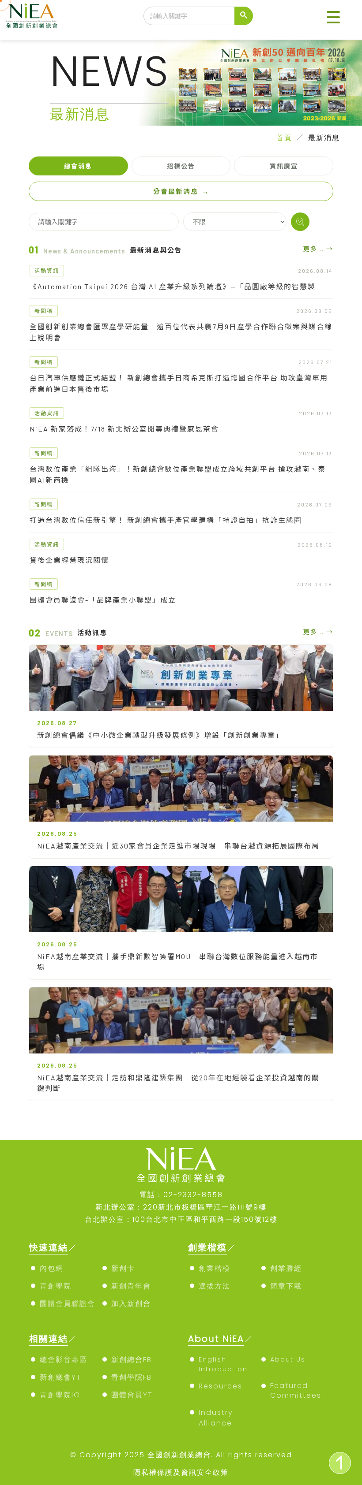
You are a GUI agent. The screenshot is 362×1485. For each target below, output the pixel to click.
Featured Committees (295, 1390)
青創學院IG (60, 1395)
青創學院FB (131, 1377)
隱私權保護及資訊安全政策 (181, 1472)
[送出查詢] (243, 16)
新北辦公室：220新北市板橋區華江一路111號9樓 (181, 1207)
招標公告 (181, 166)
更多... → (318, 249)
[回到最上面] (340, 1463)
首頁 (284, 138)
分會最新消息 (181, 191)
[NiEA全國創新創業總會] (31, 16)
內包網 (52, 1268)
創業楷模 (214, 1268)
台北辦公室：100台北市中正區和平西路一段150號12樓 (181, 1219)
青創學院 (56, 1286)
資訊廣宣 (284, 166)
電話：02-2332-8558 (181, 1195)
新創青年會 (131, 1286)
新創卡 (123, 1268)
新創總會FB (131, 1360)
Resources (220, 1386)
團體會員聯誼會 (67, 1304)
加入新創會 (131, 1304)
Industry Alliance (216, 1417)
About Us (287, 1359)
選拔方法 (214, 1286)
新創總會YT (60, 1377)
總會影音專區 (63, 1360)
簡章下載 (286, 1286)
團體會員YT (132, 1395)
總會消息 (78, 166)
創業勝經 (286, 1268)
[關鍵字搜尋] (300, 221)
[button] (333, 17)
